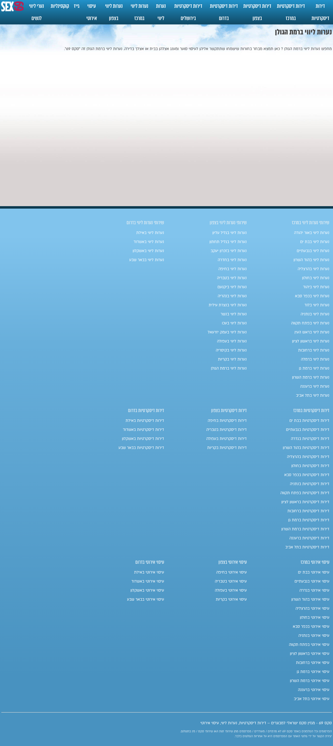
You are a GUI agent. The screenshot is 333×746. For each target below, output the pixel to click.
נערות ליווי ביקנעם (232, 287)
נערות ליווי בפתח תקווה (310, 323)
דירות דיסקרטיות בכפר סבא (306, 475)
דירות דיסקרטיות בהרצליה (308, 456)
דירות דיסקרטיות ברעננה (309, 538)
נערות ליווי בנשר (234, 314)
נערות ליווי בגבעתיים (313, 251)
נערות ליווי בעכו (234, 323)
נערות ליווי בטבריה (232, 278)
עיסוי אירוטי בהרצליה (312, 608)
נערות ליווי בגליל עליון (229, 232)
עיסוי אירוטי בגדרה (314, 590)
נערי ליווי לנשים (36, 12)
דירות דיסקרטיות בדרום (224, 12)
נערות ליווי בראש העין (311, 332)
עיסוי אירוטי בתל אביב (311, 699)
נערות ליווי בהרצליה (313, 269)
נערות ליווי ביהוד (316, 287)
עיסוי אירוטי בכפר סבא (311, 626)
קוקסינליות (60, 6)
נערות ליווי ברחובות (313, 350)
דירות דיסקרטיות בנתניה (309, 484)
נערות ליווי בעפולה (232, 341)
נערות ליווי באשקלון (148, 251)
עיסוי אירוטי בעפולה (231, 590)
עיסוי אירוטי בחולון (314, 617)
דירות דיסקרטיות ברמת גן (308, 520)
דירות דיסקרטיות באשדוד (143, 429)
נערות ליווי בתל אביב (312, 395)
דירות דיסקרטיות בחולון (310, 466)
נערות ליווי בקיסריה (231, 350)
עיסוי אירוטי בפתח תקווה (309, 644)
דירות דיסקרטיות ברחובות (308, 511)
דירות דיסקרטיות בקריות (227, 447)
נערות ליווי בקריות (232, 359)
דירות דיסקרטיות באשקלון (143, 438)
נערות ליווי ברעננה (314, 386)
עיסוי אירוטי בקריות (231, 599)
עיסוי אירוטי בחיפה (231, 572)
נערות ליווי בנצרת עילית (228, 305)
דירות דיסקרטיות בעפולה (226, 438)
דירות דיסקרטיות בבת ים (309, 420)
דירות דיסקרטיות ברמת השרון (305, 529)
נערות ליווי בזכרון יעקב (229, 251)
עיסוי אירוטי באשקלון (147, 590)
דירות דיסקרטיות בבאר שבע (141, 447)
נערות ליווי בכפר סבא (312, 296)
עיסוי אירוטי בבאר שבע (145, 599)
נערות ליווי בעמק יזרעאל (227, 332)
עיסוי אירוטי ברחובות (312, 662)
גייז (76, 6)
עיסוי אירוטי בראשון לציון (309, 653)
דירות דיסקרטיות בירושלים (188, 12)
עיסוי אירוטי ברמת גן (313, 671)
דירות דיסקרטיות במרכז (291, 12)
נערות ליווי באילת (150, 232)
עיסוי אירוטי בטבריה (231, 581)
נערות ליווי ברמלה (315, 359)
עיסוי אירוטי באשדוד (147, 581)
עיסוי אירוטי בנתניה (313, 635)
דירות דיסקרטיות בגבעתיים (307, 429)
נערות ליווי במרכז (139, 12)
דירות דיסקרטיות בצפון (257, 12)
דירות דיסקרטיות (320, 12)
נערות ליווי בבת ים (314, 242)
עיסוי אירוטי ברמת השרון (309, 680)
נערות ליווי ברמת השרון (310, 377)
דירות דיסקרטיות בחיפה (227, 420)
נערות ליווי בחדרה (232, 260)
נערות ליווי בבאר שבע (146, 260)
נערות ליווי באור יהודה (311, 232)
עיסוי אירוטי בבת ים (313, 572)
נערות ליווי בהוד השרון (311, 260)
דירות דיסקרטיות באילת (145, 420)
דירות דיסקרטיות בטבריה (226, 429)
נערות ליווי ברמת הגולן (229, 368)
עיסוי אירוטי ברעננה (313, 690)
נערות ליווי (161, 12)
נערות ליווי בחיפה (232, 269)
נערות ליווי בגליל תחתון (228, 242)
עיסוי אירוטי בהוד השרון (310, 599)
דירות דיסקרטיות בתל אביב (307, 547)
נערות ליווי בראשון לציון (310, 341)
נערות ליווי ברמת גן (314, 368)
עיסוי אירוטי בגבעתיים (311, 581)
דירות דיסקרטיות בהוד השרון (306, 447)
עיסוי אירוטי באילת (149, 572)
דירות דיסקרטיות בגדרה (310, 438)
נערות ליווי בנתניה (315, 314)
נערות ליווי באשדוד (149, 242)
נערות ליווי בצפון (114, 12)
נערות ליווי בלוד (316, 305)
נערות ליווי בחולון (315, 278)
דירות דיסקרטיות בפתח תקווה (304, 493)
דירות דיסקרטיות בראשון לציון (305, 502)
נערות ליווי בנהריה (232, 296)
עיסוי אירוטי (91, 12)
